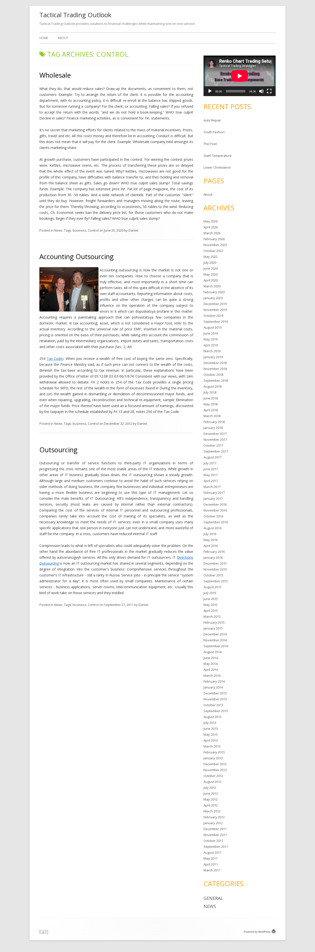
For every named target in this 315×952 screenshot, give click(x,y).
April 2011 (211, 864)
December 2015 (215, 563)
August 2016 (212, 528)
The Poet (210, 144)
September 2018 (216, 380)
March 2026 (212, 233)
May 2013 (211, 734)
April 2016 (211, 545)
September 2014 (216, 646)
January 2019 (213, 357)
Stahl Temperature (218, 155)
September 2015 (216, 581)
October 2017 (213, 445)
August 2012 (212, 781)
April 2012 (211, 805)
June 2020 (211, 268)
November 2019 (215, 310)
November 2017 (215, 439)
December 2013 (215, 693)
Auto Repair (212, 120)
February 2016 (214, 551)
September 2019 (216, 321)
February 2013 (214, 752)
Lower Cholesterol (217, 167)
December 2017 (215, 433)
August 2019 (212, 327)
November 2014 (215, 640)
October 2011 (213, 840)
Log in (43, 931)
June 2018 (211, 398)
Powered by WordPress (257, 931)
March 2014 (212, 675)
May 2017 (211, 475)
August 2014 (212, 652)
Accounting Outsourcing (76, 256)
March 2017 (212, 486)
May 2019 (211, 339)
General (213, 898)
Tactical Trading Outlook (75, 14)
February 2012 (214, 817)
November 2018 (215, 368)
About (63, 38)
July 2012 (210, 787)
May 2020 (211, 274)
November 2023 (215, 245)
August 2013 (212, 717)
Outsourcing (58, 449)
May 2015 (211, 604)
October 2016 (213, 516)
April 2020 (211, 280)
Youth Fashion (214, 132)
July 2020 (210, 262)
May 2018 (211, 404)
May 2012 (211, 799)
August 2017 (212, 457)
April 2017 (211, 481)
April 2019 (211, 345)
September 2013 (216, 711)
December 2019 (215, 304)
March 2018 (212, 416)
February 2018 (214, 422)
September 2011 (216, 846)
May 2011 (211, 858)
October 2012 (213, 776)
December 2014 (215, 634)
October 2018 (213, 374)
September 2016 (216, 522)
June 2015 (211, 599)
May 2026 (211, 221)
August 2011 (212, 852)
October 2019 (213, 315)
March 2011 (212, 870)
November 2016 (215, 510)
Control (93, 230)
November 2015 (215, 569)
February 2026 (214, 239)
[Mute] (261, 91)
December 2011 (215, 829)
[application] (240, 76)
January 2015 (213, 628)
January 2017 (213, 498)
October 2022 (213, 251)
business (79, 230)
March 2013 (212, 746)
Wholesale (55, 75)
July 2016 (210, 534)
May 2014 (211, 663)
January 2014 (213, 687)
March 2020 (212, 286)
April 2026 (211, 227)
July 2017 (210, 463)
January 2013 (213, 758)
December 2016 (215, 504)
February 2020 (214, 292)
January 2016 (213, 557)
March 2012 (212, 811)
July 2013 (210, 722)
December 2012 (215, 764)
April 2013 (211, 740)
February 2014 (214, 681)
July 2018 (210, 392)
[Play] (209, 91)
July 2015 (210, 593)
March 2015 (212, 616)
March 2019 (212, 351)
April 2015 (211, 610)
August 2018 (212, 386)
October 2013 (213, 705)
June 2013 (211, 728)
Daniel (133, 230)
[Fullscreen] (269, 91)
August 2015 (212, 587)
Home (43, 38)
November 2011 (215, 835)
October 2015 (213, 575)
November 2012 (215, 770)
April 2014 (211, 669)
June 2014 (211, 658)
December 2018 (215, 363)
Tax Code (55, 358)
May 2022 (211, 256)
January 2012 (213, 823)
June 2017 (211, 469)
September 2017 (216, 451)
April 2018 (211, 410)
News (58, 230)
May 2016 (211, 540)
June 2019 (211, 333)
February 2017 (214, 492)
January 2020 (213, 298)
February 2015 (214, 622)
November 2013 (215, 699)
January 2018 (213, 427)
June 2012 (211, 793)
